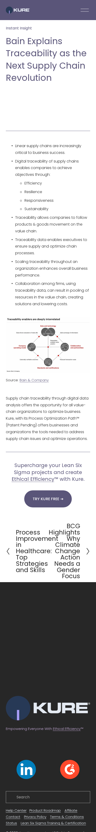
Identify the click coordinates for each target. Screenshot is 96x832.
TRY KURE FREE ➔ (48, 499)
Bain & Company (34, 380)
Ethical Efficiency (33, 479)
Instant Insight (19, 28)
